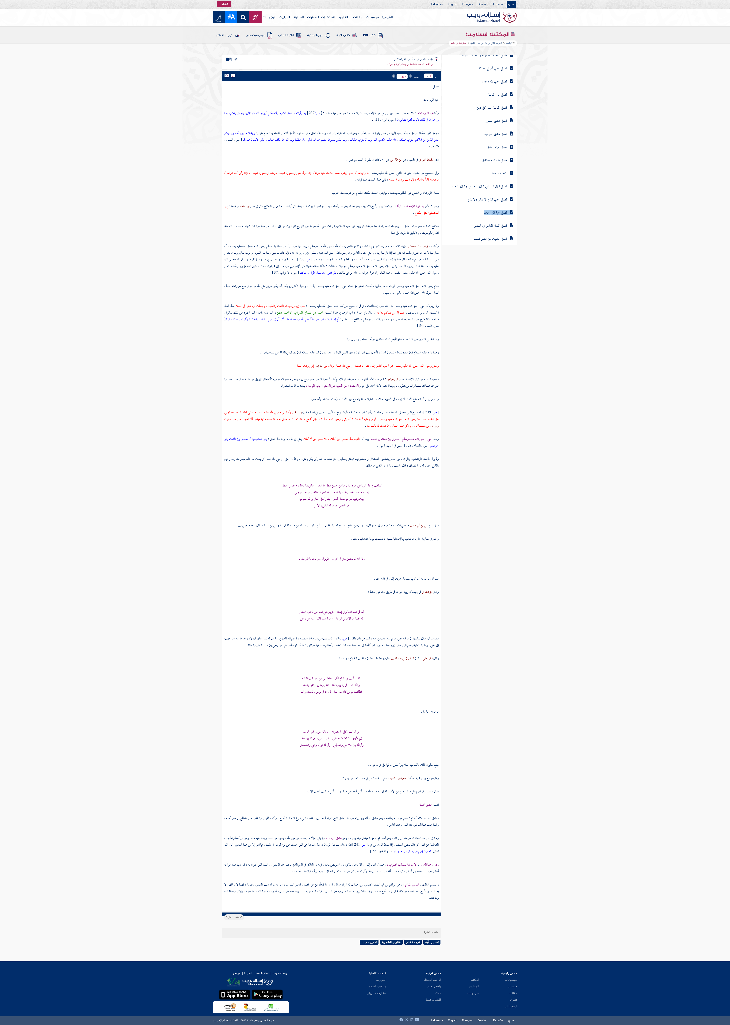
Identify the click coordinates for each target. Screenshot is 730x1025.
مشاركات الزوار (377, 993)
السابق (237, 917)
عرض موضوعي (255, 35)
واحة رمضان (434, 986)
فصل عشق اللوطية (495, 134)
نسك (438, 993)
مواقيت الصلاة (377, 986)
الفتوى (343, 17)
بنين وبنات (269, 17)
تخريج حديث (369, 942)
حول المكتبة (315, 35)
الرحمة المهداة (432, 979)
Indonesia (437, 4)
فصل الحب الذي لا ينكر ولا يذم (487, 200)
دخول (223, 3)
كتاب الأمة (343, 35)
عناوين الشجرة (391, 942)
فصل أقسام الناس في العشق (490, 226)
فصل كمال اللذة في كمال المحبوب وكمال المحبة (479, 186)
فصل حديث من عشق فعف (490, 239)
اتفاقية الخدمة (262, 973)
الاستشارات (328, 17)
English (452, 4)
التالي (229, 917)
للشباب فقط (433, 999)
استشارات (511, 1006)
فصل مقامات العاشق (494, 160)
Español (498, 4)
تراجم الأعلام (224, 35)
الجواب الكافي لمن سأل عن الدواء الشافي (486, 43)
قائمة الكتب (286, 35)
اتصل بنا (248, 973)
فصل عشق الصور (496, 121)
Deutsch (483, 4)
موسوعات (372, 17)
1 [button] (430, 76)
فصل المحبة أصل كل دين (492, 108)
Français (467, 4)
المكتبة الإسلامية (488, 34)
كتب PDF (369, 35)
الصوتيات (313, 17)
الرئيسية (387, 17)
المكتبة (299, 17)
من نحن (236, 973)
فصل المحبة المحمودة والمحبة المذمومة (484, 55)
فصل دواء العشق (497, 147)
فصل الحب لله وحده (494, 82)
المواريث (284, 17)
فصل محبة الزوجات (495, 213)
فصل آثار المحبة (497, 95)
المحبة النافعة (499, 173)
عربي (511, 4)
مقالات (357, 17)
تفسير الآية (432, 942)
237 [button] (404, 76)
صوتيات (512, 986)
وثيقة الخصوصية (279, 973)
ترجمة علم (413, 942)
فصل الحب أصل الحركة (493, 68)
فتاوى (513, 999)
